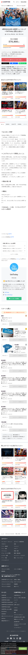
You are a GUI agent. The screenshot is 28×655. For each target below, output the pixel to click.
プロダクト (3, 544)
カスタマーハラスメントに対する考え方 (20, 624)
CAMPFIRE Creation (5, 600)
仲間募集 (19, 124)
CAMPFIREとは (17, 595)
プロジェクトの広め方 (5, 586)
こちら (17, 259)
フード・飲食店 (4, 546)
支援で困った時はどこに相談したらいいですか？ (12, 250)
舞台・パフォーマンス (18, 557)
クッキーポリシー (17, 627)
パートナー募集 (22, 641)
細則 (15, 612)
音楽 (15, 544)
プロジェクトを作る (5, 569)
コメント (25, 124)
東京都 (21, 34)
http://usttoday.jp (8, 294)
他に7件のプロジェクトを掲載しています (15, 281)
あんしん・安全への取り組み (20, 597)
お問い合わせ (16, 604)
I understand (22, 648)
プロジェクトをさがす (21, 5)
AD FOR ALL (4, 611)
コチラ (10, 234)
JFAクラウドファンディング (7, 616)
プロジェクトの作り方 (5, 584)
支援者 (13, 124)
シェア (14, 63)
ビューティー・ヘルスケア (19, 555)
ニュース (16, 600)
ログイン (17, 2)
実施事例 (16, 584)
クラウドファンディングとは (7, 581)
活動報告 (7, 124)
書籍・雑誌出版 (17, 553)
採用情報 (14, 641)
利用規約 (16, 610)
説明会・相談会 (17, 579)
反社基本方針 (16, 621)
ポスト (6, 63)
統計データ (16, 586)
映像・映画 (15, 34)
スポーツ (16, 548)
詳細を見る (4, 324)
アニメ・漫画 (4, 548)
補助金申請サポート (5, 620)
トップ (2, 533)
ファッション (4, 550)
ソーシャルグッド (5, 560)
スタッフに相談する (18, 569)
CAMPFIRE (3, 595)
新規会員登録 (23, 2)
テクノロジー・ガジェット (6, 541)
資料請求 (3, 571)
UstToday (8, 34)
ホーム (2, 124)
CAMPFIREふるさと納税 (6, 609)
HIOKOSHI (3, 613)
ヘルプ (15, 602)
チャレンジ (16, 546)
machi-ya (3, 618)
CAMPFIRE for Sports (5, 606)
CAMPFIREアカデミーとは (6, 579)
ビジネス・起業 (4, 555)
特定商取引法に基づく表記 (19, 617)
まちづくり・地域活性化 (19, 541)
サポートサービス (17, 581)
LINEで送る (23, 63)
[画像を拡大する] (12, 336)
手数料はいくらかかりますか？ (9, 246)
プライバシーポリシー (18, 614)
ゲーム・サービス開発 (5, 553)
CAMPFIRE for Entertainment (7, 604)
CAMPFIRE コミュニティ (6, 597)
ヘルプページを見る (14, 254)
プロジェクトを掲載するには (7, 5)
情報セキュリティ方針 (18, 619)
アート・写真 (4, 557)
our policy (14, 653)
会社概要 (6, 641)
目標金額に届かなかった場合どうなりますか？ (12, 248)
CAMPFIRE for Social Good (7, 602)
